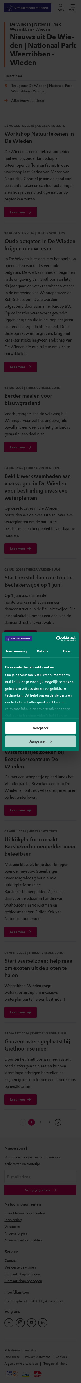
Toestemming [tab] (16, 651)
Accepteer (40, 728)
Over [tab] (67, 651)
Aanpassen (38, 741)
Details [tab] (42, 651)
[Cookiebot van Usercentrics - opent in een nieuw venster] (57, 639)
